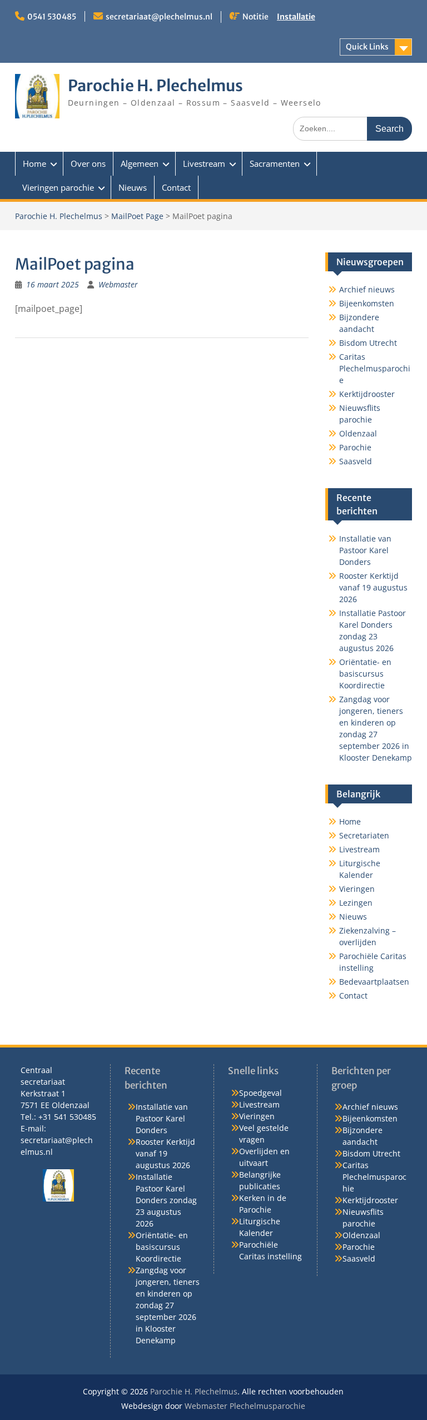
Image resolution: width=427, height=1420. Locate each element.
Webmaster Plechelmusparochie (245, 1406)
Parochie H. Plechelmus (155, 86)
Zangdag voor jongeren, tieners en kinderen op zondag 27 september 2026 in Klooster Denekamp (168, 1305)
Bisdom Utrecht (368, 342)
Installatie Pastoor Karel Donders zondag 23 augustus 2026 (166, 1200)
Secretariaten (364, 835)
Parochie (355, 447)
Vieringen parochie (58, 187)
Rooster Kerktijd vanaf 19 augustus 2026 (373, 587)
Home (34, 163)
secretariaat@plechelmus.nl (159, 17)
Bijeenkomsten (366, 303)
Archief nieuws (367, 289)
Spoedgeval (260, 1093)
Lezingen (356, 902)
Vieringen (357, 888)
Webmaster (118, 284)
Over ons (88, 163)
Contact (176, 187)
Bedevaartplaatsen (374, 981)
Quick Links (367, 47)
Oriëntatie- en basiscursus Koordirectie (365, 674)
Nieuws (132, 187)
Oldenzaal (358, 433)
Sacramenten (275, 163)
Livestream (204, 163)
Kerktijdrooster (367, 394)
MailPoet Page (137, 216)
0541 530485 (51, 17)
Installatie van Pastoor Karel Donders (365, 550)
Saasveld (355, 461)
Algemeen (139, 163)
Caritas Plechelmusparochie (374, 368)
